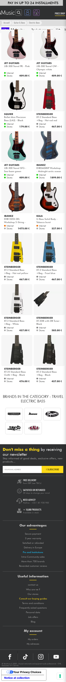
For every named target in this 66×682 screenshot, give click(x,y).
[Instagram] (40, 657)
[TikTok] (25, 657)
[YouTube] (56, 657)
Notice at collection (17, 677)
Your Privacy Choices (27, 672)
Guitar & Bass (19, 22)
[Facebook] (10, 657)
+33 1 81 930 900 (40, 502)
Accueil (7, 22)
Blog (33, 621)
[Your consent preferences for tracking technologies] (60, 676)
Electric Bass (34, 22)
